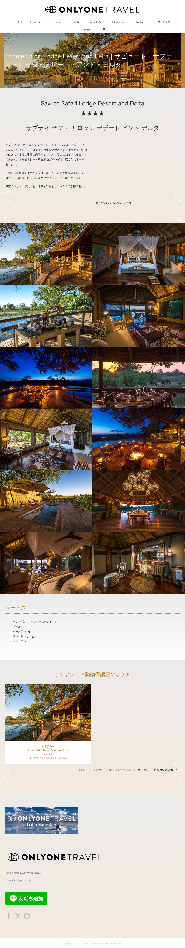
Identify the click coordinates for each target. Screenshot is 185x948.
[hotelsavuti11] (46, 534)
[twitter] (18, 916)
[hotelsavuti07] (46, 348)
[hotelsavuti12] (138, 287)
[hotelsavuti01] (46, 287)
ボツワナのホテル (120, 770)
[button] (104, 29)
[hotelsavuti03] (138, 472)
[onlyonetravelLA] (41, 808)
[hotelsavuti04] (46, 472)
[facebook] (9, 916)
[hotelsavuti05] (46, 225)
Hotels (98, 770)
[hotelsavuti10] (138, 534)
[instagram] (27, 916)
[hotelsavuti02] (138, 348)
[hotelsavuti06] (138, 410)
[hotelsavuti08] (46, 410)
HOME (83, 770)
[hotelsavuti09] (138, 225)
